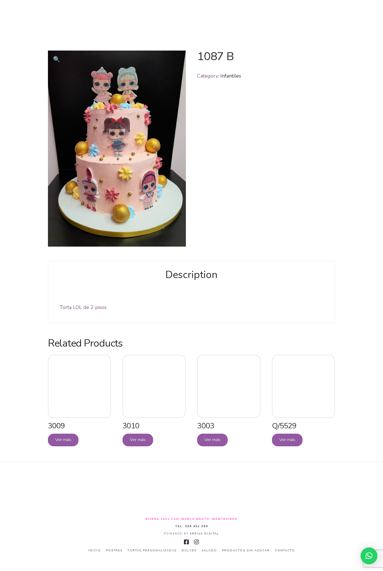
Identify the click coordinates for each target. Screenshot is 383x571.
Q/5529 (284, 426)
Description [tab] (191, 275)
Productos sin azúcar (246, 550)
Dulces (189, 550)
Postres (114, 550)
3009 (56, 426)
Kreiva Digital (204, 534)
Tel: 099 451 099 (191, 526)
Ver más (63, 440)
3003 (205, 426)
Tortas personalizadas (152, 550)
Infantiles (230, 75)
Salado (209, 550)
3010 (131, 426)
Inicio (94, 550)
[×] (369, 555)
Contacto (285, 550)
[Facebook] (186, 542)
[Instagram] (196, 542)
